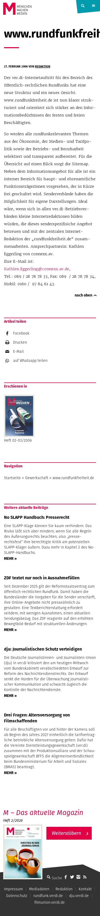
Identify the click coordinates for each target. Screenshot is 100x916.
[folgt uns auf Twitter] (72, 877)
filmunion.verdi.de (49, 902)
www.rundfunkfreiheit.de (73, 477)
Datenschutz (16, 895)
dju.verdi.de (79, 895)
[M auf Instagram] (78, 877)
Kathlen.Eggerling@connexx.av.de (36, 268)
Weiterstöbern (66, 833)
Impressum (13, 889)
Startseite (12, 477)
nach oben (83, 295)
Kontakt (85, 889)
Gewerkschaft (36, 477)
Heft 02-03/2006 (18, 440)
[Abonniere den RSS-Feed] (85, 877)
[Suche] (48, 877)
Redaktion (42, 66)
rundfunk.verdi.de (48, 895)
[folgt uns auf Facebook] (65, 877)
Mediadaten (39, 889)
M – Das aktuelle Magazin (43, 812)
